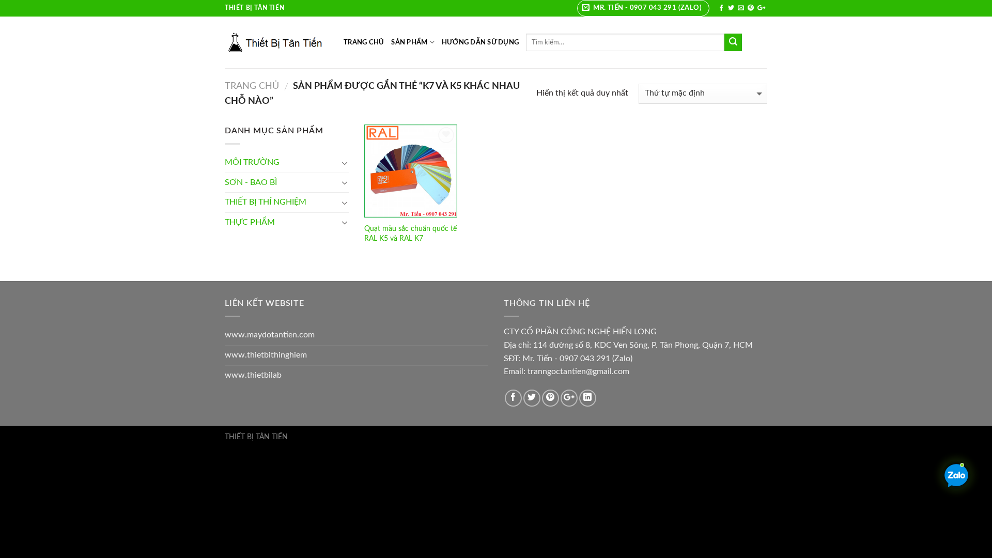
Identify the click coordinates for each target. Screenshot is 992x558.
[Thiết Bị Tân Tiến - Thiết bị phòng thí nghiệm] (276, 42)
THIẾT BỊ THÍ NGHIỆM (265, 202)
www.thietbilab (253, 375)
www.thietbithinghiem (266, 355)
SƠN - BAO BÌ (251, 182)
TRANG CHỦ (364, 42)
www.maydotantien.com (270, 335)
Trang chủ (252, 86)
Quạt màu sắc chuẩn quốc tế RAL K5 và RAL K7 (410, 233)
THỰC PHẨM (250, 222)
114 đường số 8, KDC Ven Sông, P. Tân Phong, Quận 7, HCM (643, 345)
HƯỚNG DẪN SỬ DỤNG (480, 42)
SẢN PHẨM (409, 42)
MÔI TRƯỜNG (252, 162)
